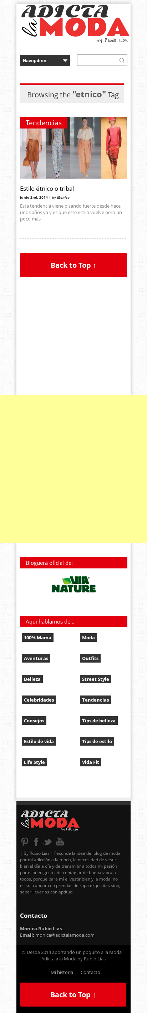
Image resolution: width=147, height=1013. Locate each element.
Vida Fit (90, 762)
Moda (88, 637)
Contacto (90, 972)
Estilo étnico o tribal (47, 188)
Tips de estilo (97, 741)
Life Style (34, 762)
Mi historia (62, 972)
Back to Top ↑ (73, 265)
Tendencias (44, 122)
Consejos (34, 720)
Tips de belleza (99, 720)
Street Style (95, 679)
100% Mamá (37, 637)
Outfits (90, 658)
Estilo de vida (39, 741)
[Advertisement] (73, 469)
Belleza (32, 679)
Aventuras (36, 658)
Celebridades (39, 700)
